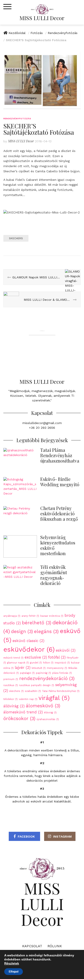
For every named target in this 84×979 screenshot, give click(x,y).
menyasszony (57, 668)
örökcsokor (19, 718)
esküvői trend (13, 657)
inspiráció (62, 662)
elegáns (46, 631)
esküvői (65, 650)
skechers (16, 238)
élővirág (50, 712)
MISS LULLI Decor (42, 17)
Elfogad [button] (13, 971)
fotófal (57, 657)
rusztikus (10, 685)
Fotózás (36, 33)
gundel (36, 662)
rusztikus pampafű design (36, 685)
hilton (48, 662)
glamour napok (18, 662)
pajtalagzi (27, 673)
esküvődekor (29, 649)
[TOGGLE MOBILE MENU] (7, 7)
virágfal (54, 698)
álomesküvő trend (23, 712)
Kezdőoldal (17, 33)
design (22, 631)
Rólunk (54, 946)
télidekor (10, 699)
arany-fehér (30, 615)
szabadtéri (33, 691)
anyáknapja (11, 615)
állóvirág (14, 706)
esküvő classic (28, 640)
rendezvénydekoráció (47, 678)
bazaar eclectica (51, 615)
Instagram (62, 836)
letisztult (39, 668)
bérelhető (36, 622)
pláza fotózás (62, 673)
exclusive (36, 657)
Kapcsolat (32, 946)
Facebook (26, 836)
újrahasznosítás (48, 719)
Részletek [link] (11, 963)
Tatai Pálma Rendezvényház (61, 691)
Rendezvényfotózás (63, 33)
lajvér (22, 667)
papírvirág (43, 673)
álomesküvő (43, 705)
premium (10, 679)
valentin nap (28, 699)
